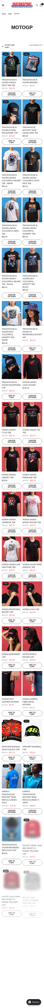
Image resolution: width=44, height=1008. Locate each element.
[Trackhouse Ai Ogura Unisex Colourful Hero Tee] (12, 209)
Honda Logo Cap (30, 609)
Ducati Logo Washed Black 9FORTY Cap (9, 948)
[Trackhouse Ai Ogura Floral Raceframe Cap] (12, 111)
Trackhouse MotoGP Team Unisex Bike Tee (30, 130)
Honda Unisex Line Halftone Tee (11, 565)
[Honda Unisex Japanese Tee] (12, 504)
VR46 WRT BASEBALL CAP (31, 748)
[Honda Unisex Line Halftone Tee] (12, 548)
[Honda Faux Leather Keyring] (12, 683)
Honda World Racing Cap (29, 655)
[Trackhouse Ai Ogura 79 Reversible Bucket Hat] (32, 313)
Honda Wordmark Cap (11, 655)
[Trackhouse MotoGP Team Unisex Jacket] (32, 977)
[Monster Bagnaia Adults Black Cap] (12, 731)
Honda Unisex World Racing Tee (31, 520)
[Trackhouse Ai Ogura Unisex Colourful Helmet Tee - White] (12, 159)
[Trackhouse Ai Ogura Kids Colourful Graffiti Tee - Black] (32, 260)
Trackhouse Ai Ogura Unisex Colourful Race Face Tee (30, 179)
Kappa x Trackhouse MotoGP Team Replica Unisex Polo (9, 797)
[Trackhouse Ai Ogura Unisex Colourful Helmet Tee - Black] (12, 260)
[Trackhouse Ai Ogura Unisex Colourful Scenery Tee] (32, 209)
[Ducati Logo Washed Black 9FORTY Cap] (12, 930)
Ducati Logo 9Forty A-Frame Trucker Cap (30, 898)
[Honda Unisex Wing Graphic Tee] (32, 548)
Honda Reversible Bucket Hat (11, 610)
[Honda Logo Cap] (32, 593)
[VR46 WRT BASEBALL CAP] (32, 731)
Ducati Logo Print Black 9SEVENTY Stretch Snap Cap (31, 948)
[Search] (37, 5)
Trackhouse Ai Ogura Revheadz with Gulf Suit (10, 847)
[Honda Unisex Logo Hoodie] (32, 366)
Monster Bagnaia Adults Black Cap (11, 748)
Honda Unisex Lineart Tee (9, 476)
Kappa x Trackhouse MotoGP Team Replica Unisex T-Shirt (31, 797)
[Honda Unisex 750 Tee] (32, 414)
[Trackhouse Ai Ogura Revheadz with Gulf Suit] (12, 829)
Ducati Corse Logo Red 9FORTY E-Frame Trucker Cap (32, 849)
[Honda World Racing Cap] (32, 638)
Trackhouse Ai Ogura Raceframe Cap (11, 385)
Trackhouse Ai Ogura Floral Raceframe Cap (10, 130)
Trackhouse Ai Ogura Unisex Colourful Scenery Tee (29, 229)
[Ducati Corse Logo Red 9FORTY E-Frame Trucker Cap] (32, 829)
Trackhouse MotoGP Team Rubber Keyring (10, 996)
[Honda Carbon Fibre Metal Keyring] (32, 683)
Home (4, 14)
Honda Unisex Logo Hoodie (29, 383)
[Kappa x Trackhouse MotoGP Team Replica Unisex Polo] (12, 776)
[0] (40, 5)
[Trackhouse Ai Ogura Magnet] (32, 64)
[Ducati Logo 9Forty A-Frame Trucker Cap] (32, 879)
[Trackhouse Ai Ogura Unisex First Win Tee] (12, 64)
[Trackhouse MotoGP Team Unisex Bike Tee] (32, 111)
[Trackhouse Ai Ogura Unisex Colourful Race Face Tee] (32, 159)
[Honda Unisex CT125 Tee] (12, 414)
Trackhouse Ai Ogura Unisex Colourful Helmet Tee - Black (11, 280)
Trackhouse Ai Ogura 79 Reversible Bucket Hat (32, 333)
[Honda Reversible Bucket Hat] (12, 593)
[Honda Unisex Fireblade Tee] (32, 459)
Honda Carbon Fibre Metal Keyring (30, 702)
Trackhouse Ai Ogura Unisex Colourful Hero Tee (10, 229)
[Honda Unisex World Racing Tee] (32, 504)
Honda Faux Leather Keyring (10, 700)
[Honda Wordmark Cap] (12, 638)
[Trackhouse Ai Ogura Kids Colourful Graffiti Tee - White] (12, 313)
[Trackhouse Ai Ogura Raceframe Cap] (12, 366)
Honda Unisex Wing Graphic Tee (32, 565)
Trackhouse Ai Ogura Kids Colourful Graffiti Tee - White (9, 334)
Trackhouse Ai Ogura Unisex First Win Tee (9, 82)
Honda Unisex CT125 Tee (9, 431)
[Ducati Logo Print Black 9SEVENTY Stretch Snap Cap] (32, 930)
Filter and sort (10, 46)
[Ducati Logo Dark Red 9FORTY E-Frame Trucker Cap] (12, 879)
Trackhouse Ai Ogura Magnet (30, 81)
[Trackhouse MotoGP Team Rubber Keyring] (12, 977)
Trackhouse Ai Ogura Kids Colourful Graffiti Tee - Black (29, 281)
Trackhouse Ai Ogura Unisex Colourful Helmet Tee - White (11, 179)
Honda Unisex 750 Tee (31, 431)
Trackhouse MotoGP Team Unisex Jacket (29, 996)
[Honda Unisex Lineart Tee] (12, 459)
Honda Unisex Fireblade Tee (29, 476)
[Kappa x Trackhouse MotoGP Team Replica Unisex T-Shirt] (32, 776)
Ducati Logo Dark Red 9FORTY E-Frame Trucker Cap (11, 899)
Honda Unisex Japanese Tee (9, 520)
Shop (10, 14)
